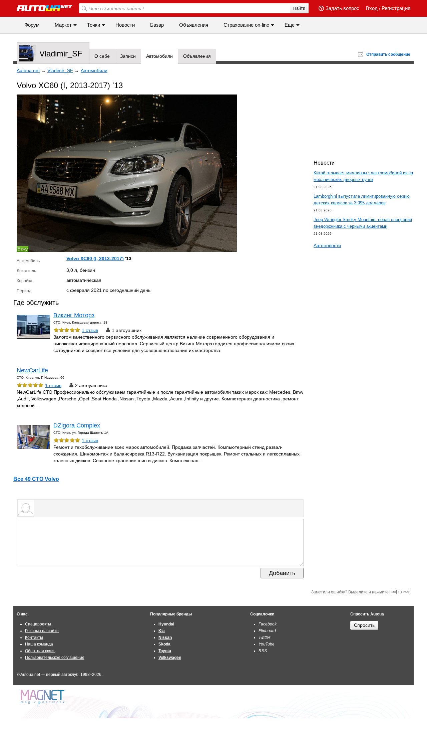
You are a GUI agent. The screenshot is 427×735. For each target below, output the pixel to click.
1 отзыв (90, 330)
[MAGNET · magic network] (43, 698)
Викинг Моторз (73, 315)
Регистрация (396, 8)
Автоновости (327, 245)
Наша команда (39, 644)
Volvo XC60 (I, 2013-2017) (95, 258)
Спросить (364, 625)
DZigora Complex (76, 425)
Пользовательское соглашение (54, 657)
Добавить (282, 573)
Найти (299, 8)
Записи (128, 56)
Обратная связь (40, 651)
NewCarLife (32, 370)
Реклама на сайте (42, 630)
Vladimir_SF (60, 53)
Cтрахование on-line (246, 25)
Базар (157, 25)
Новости (125, 25)
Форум (31, 25)
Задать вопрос (342, 8)
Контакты (34, 637)
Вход (372, 8)
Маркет (63, 25)
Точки (93, 25)
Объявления (193, 25)
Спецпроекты (38, 624)
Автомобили (159, 56)
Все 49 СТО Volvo (36, 479)
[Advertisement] (364, 110)
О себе (102, 56)
